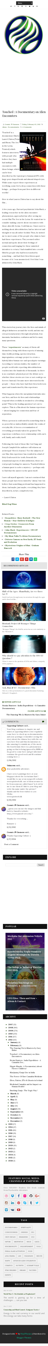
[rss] (26, 6)
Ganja (37, 1242)
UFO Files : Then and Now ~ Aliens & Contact (22, 1000)
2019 (10, 1142)
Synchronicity (11, 1246)
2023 (10, 1151)
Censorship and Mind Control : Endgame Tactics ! (22, 1310)
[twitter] (11, 6)
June (12, 1103)
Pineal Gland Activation (15, 1251)
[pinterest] (37, 6)
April (13, 1096)
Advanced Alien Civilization (24, 1261)
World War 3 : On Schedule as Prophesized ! (19, 1294)
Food (30, 1251)
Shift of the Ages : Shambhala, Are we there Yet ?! (22, 592)
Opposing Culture (15, 726)
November (15, 1118)
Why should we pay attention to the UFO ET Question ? (22, 657)
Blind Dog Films (9, 504)
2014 (10, 1127)
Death (7, 1261)
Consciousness (11, 1232)
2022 (10, 1148)
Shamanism (23, 1237)
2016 (10, 1133)
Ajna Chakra (10, 1256)
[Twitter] (11, 1330)
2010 (10, 1034)
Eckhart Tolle (33, 1265)
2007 (10, 1024)
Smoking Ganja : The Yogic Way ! (24, 1090)
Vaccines (32, 1270)
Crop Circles (10, 1237)
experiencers (15, 347)
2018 (10, 1139)
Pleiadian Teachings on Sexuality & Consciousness (22, 984)
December (15, 1121)
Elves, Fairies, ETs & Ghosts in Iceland (26, 1080)
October (14, 1115)
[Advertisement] (24, 86)
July (12, 1106)
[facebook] (14, 6)
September (15, 1112)
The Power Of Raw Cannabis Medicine (26, 1076)
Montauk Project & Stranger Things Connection (19, 624)
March (13, 1093)
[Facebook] (14, 1330)
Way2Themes (26, 1334)
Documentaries (13, 127)
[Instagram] (22, 1330)
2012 (10, 1040)
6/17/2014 (11, 839)
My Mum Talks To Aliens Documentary (23, 536)
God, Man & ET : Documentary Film (18, 687)
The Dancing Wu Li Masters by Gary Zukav (25, 1049)
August (13, 1109)
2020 (10, 1145)
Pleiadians (28, 1256)
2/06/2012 (11, 760)
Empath (8, 1275)
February (14, 1045)
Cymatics (8, 1265)
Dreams (23, 1270)
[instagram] (22, 6)
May (12, 1099)
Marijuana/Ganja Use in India (22, 1072)
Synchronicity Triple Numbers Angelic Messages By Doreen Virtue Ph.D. (24, 954)
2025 (10, 1157)
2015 (10, 1130)
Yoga (38, 1246)
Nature (8, 1242)
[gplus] (18, 6)
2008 (10, 1027)
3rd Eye (39, 1256)
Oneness (24, 1232)
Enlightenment (26, 1246)
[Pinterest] (37, 1330)
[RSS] (26, 1330)
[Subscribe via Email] (29, 1330)
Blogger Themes (24, 1337)
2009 (11, 1030)
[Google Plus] (18, 1330)
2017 (10, 1136)
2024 (10, 1155)
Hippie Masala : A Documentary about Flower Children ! (26, 1067)
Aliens (4, 127)
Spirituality (26, 1227)
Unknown (11, 765)
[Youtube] (33, 1330)
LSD (19, 1256)
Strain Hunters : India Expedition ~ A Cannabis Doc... (25, 1061)
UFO (32, 1232)
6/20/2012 (11, 800)
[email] (29, 6)
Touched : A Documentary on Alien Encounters (24, 1055)
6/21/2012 (11, 827)
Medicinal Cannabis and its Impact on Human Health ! (25, 1085)
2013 (10, 1124)
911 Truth (19, 1265)
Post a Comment (11, 844)
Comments (27, 127)
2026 (10, 1161)
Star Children (10, 1270)
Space (29, 1242)
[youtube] (33, 6)
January (14, 1042)
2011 (10, 1037)
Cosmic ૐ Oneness (15, 805)
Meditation (18, 1242)
